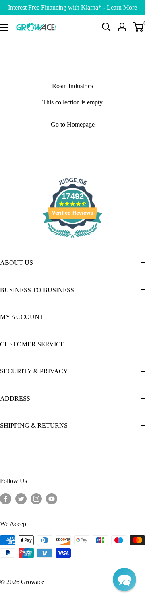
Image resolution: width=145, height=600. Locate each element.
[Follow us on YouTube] (51, 498)
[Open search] (106, 27)
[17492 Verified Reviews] (72, 238)
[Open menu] (4, 27)
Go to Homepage (73, 124)
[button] (124, 579)
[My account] (122, 27)
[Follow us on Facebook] (5, 498)
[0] (138, 27)
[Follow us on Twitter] (21, 498)
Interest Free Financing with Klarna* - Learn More (72, 7)
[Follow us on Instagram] (36, 498)
